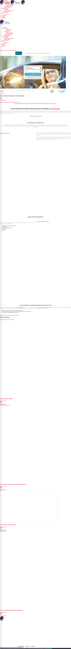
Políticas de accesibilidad (18, 647)
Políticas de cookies (3, 647)
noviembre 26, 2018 (3, 486)
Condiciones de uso (10, 647)
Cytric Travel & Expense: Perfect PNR (6, 398)
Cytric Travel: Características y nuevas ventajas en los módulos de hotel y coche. (13, 484)
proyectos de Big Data (20, 307)
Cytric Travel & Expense (12, 50)
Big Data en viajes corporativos (5, 315)
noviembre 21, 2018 (3, 526)
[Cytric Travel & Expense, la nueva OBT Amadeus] (28, 522)
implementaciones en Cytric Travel (44, 307)
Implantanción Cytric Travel (14, 315)
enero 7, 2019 (2, 93)
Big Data (1, 50)
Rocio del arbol (3, 100)
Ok (50, 648)
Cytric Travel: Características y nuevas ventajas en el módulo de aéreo (11, 610)
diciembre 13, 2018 (3, 400)
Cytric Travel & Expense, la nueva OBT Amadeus (8, 524)
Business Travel (5, 50)
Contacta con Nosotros (4, 622)
